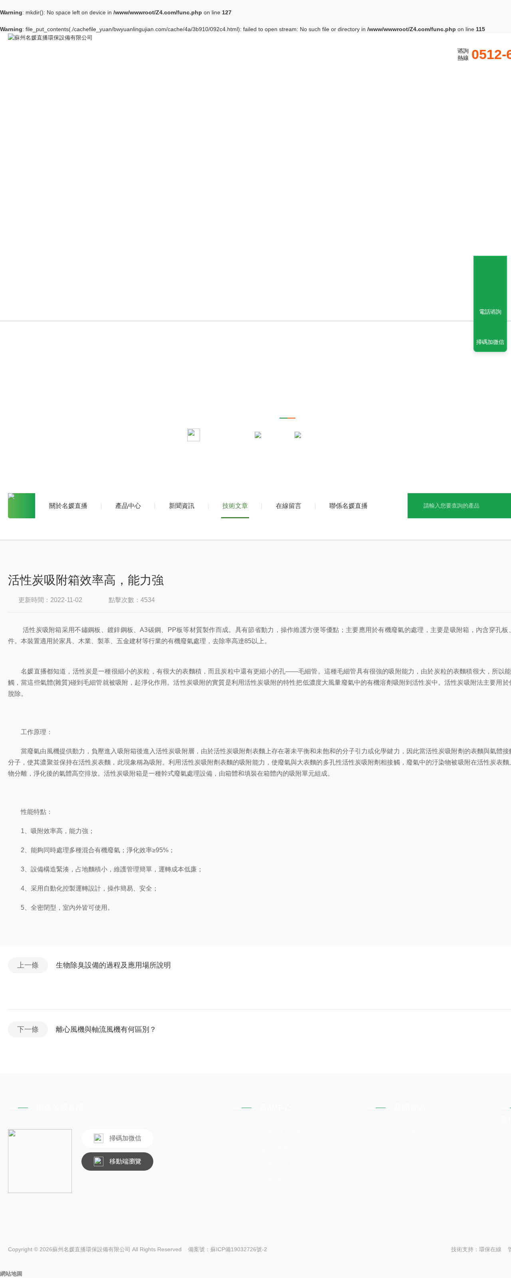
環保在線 (490, 1249)
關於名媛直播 (68, 505)
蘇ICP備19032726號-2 (238, 1249)
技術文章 (235, 505)
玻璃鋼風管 (274, 1180)
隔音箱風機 (274, 1149)
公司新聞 (406, 1133)
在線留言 (288, 505)
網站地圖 (11, 1273)
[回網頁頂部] (490, 282)
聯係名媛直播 (348, 505)
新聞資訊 (181, 505)
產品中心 (128, 505)
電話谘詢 (490, 311)
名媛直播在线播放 (283, 1133)
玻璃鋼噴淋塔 (277, 1164)
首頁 (21, 505)
